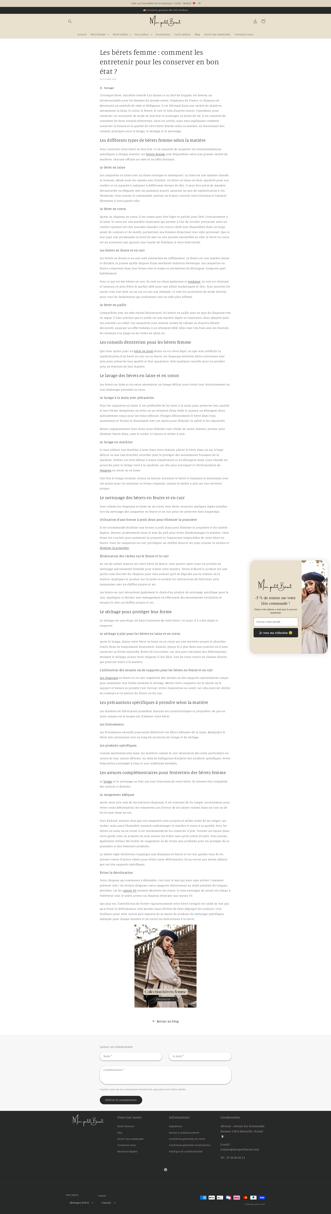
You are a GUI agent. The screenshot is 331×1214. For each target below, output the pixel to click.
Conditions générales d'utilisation (189, 1145)
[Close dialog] (323, 565)
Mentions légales (127, 1151)
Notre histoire (125, 1126)
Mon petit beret (258, 1204)
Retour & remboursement (184, 1132)
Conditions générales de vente (187, 1138)
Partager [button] (109, 87)
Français (106, 1202)
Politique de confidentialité (186, 1151)
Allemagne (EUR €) (79, 1202)
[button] (70, 21)
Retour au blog (168, 1021)
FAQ (119, 1132)
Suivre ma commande (130, 1138)
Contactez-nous (126, 1145)
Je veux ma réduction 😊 (275, 632)
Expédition (175, 1126)
